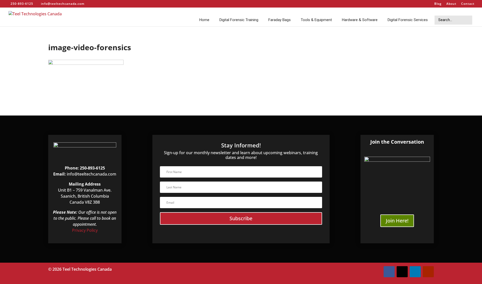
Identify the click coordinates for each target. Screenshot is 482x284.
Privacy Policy (85, 230)
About (451, 4)
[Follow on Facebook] (389, 271)
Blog (438, 4)
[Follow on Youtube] (428, 271)
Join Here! (397, 220)
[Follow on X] (402, 271)
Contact (467, 4)
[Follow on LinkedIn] (415, 271)
